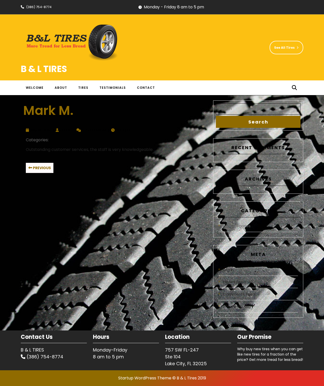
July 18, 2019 (40, 130)
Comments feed (239, 294)
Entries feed (234, 282)
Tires (83, 87)
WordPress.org (237, 306)
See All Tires (282, 45)
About (61, 87)
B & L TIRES (44, 69)
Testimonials (112, 87)
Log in (228, 269)
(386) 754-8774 (36, 7)
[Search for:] (258, 109)
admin (65, 130)
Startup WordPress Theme (144, 378)
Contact (146, 87)
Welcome (35, 87)
